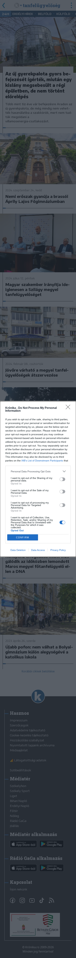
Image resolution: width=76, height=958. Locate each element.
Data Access (38, 550)
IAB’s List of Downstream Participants (42, 460)
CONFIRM (22, 537)
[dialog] (38, 479)
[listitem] (38, 471)
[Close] (69, 408)
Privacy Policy (58, 550)
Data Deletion (18, 550)
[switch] (62, 479)
